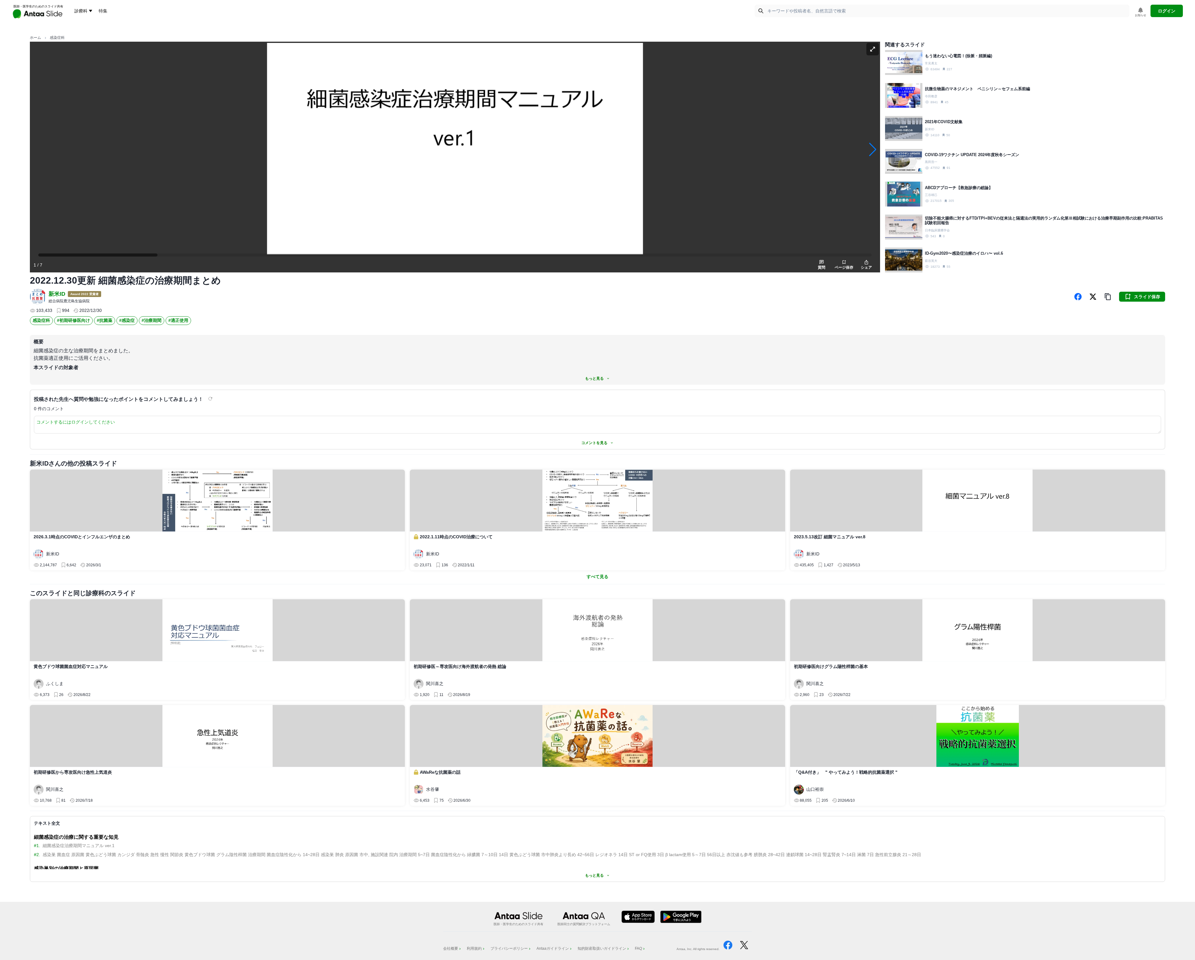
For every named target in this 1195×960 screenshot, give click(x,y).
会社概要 (450, 948)
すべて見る (597, 576)
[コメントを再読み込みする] (211, 399)
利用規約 (474, 948)
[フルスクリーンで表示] (872, 49)
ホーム (35, 37)
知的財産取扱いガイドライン (602, 948)
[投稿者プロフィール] (38, 297)
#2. (37, 854)
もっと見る (594, 378)
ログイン (1166, 10)
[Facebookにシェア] (1078, 296)
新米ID (57, 294)
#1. (37, 845)
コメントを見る (594, 443)
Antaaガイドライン (553, 948)
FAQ (638, 948)
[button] (1108, 296)
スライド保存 (1147, 296)
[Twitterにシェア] (1093, 296)
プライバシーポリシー (509, 948)
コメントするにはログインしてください (75, 422)
